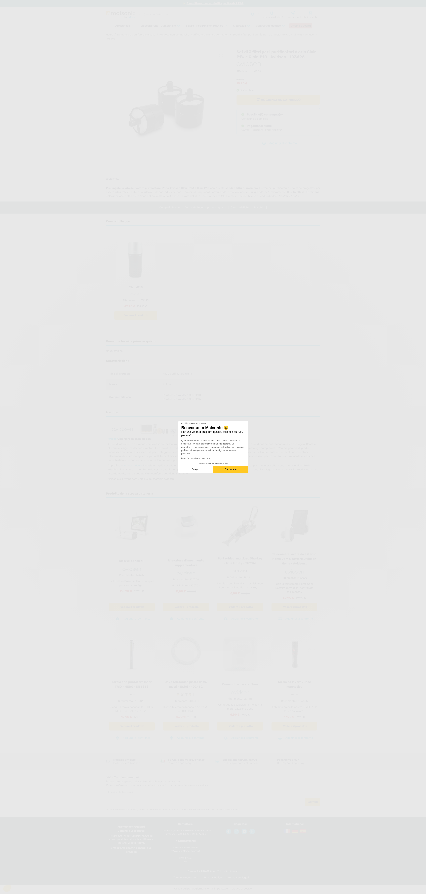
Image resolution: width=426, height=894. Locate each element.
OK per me (231, 469)
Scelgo (195, 469)
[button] (7, 888)
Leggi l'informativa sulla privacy (195, 458)
